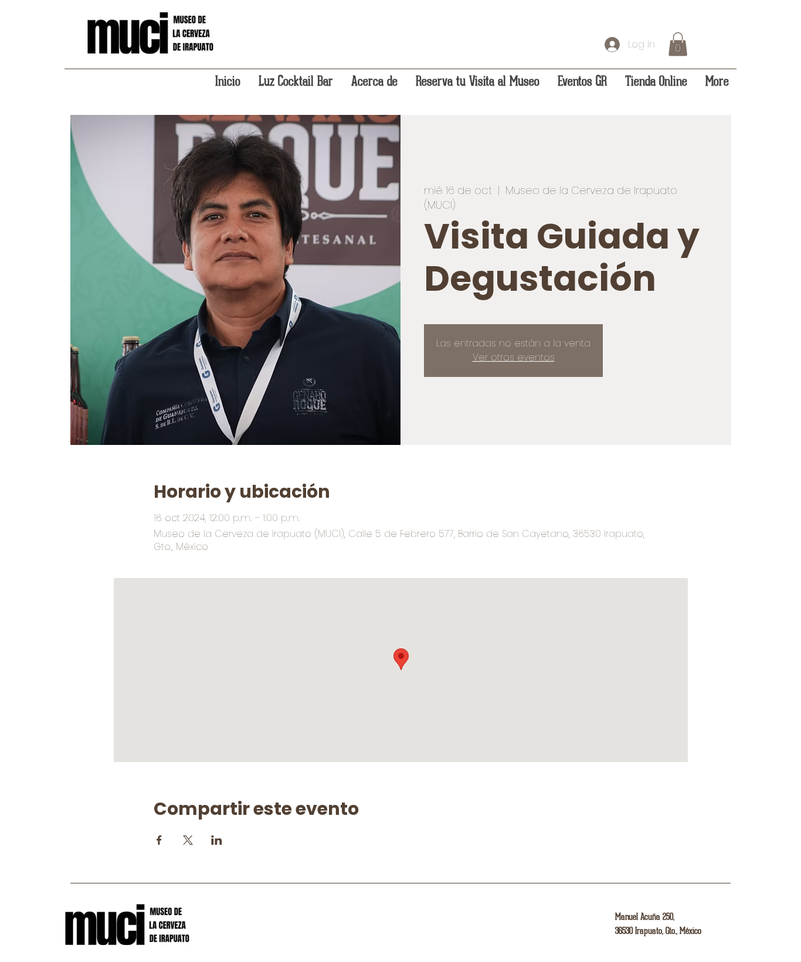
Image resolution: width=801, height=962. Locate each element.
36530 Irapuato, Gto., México (658, 931)
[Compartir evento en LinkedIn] (216, 840)
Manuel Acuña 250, (644, 917)
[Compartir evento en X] (188, 840)
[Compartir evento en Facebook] (159, 840)
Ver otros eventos (514, 357)
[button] (678, 44)
